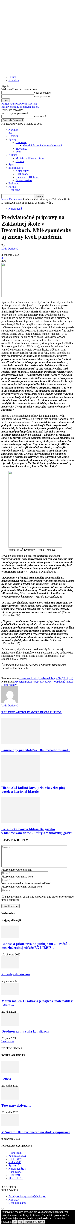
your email (40, 116)
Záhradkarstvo (24, 180)
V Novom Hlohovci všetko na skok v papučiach (35, 1132)
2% (10, 132)
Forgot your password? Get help (19, 103)
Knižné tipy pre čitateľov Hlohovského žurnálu (35, 750)
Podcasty (13, 183)
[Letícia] (10, 1072)
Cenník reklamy (17, 1202)
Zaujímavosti (15, 167)
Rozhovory (22, 173)
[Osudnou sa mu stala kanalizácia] (10, 1024)
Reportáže (14, 189)
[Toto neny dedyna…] (10, 1098)
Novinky (13, 129)
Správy (12, 139)
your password (42, 96)
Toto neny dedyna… (16, 1105)
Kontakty (13, 80)
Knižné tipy (22, 170)
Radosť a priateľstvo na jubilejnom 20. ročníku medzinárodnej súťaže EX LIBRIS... (36, 945)
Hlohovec (21, 142)
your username (42, 92)
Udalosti (13, 135)
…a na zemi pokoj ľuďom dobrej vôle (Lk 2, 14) (46, 678)
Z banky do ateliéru (15, 974)
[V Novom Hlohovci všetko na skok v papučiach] (10, 1125)
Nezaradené (15, 199)
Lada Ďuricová (9, 248)
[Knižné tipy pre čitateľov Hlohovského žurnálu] (20, 743)
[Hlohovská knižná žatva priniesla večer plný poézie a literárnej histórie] (20, 780)
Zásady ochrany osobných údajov (20, 106)
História (20, 161)
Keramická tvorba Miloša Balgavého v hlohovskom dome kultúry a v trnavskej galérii (36, 831)
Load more (7, 1041)
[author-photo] (9, 702)
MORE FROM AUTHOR (46, 712)
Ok (14, 1221)
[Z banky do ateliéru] (10, 967)
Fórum (12, 76)
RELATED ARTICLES (16, 712)
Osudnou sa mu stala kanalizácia (25, 1031)
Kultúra (12, 154)
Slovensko (21, 148)
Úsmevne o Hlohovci (27, 177)
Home (4, 199)
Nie (20, 1221)
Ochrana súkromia (34, 1221)
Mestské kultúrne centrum (30, 158)
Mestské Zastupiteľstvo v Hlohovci (42, 145)
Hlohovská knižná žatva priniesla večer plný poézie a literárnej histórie (33, 789)
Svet (18, 151)
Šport (11, 164)
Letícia (6, 1079)
